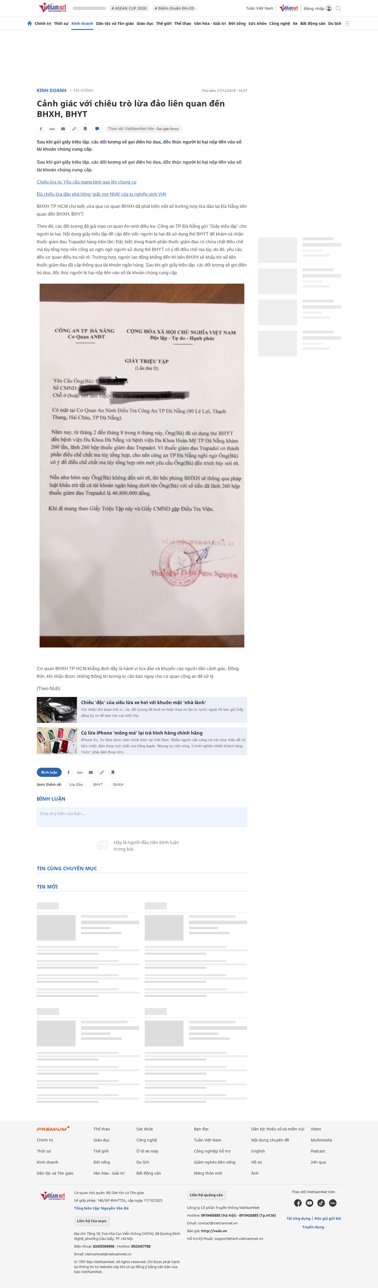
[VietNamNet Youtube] (309, 1205)
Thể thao (182, 23)
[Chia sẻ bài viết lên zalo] (52, 129)
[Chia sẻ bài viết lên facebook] (41, 129)
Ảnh (255, 1173)
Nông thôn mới (208, 1173)
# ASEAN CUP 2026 (129, 8)
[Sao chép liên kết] (74, 129)
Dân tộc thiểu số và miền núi (277, 1129)
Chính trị (43, 23)
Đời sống (237, 23)
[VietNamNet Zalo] (332, 1205)
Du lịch (334, 23)
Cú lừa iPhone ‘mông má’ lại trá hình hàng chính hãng (142, 733)
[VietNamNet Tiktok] (321, 1205)
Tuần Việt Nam (259, 8)
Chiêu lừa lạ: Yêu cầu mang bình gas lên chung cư (87, 182)
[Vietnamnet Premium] (53, 1131)
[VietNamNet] (29, 23)
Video (316, 1129)
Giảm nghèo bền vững (214, 1162)
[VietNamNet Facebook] (298, 1205)
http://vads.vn (214, 1230)
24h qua (318, 1162)
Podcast (318, 1151)
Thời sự (61, 23)
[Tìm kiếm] (338, 8)
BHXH (118, 784)
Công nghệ (279, 23)
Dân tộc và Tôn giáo (115, 23)
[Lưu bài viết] (85, 129)
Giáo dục (145, 23)
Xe (295, 23)
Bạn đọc (201, 1129)
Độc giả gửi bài (328, 1218)
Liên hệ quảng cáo (206, 1194)
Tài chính (83, 90)
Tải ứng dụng (298, 1218)
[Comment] (97, 129)
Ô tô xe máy (147, 1151)
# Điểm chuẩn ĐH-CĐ (174, 8)
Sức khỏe (257, 23)
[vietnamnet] (53, 13)
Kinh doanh (82, 23)
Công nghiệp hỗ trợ (212, 1151)
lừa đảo (76, 784)
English (258, 1151)
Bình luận (49, 772)
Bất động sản (312, 23)
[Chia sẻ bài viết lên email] (63, 129)
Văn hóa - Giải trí (210, 23)
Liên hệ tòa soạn (92, 1220)
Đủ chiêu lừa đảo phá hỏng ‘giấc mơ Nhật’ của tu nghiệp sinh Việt (101, 194)
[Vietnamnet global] (288, 10)
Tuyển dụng (313, 1226)
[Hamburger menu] (347, 23)
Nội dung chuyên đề (270, 1140)
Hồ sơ (256, 1162)
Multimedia (321, 1140)
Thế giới (164, 23)
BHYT (98, 784)
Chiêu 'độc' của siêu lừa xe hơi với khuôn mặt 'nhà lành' (143, 703)
